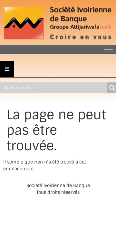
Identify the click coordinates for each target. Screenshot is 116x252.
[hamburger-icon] (109, 49)
